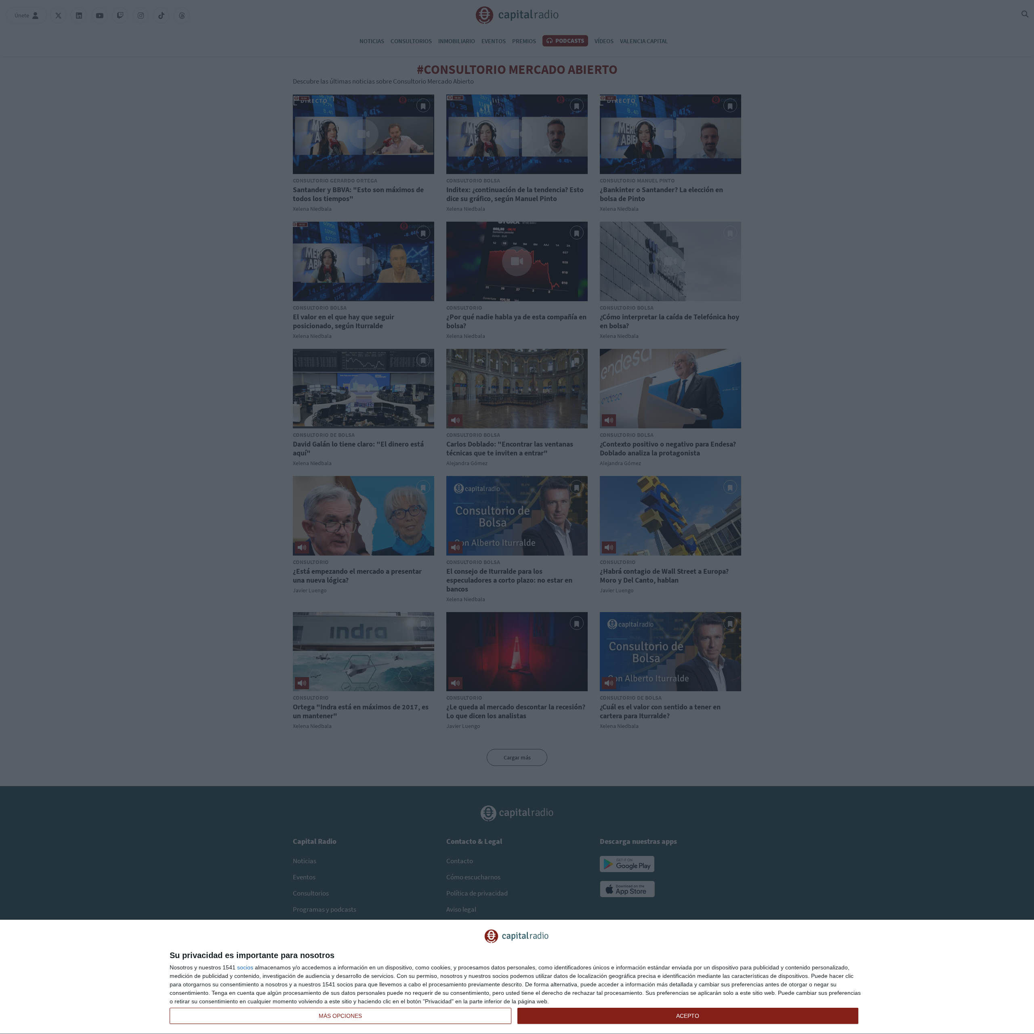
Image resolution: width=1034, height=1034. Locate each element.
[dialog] (517, 977)
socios (245, 967)
